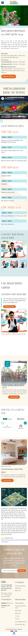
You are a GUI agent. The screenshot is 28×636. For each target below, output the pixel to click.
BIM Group (18, 588)
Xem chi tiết (14, 397)
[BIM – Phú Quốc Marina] (14, 3)
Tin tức (17, 616)
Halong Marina (19, 603)
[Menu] (2, 2)
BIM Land (18, 590)
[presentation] (1, 121)
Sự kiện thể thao (20, 624)
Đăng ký (21, 570)
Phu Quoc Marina (20, 586)
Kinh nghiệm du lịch (21, 621)
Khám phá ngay (9, 306)
